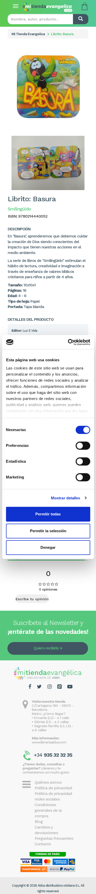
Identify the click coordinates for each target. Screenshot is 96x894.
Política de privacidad (53, 787)
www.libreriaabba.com (49, 742)
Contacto (43, 844)
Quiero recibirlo (46, 648)
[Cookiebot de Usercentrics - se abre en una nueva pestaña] (68, 342)
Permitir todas (48, 514)
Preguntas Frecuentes (54, 838)
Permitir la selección (48, 531)
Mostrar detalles (65, 498)
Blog (39, 821)
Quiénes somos (48, 782)
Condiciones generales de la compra (48, 810)
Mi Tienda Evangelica (28, 34)
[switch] (83, 446)
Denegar (48, 547)
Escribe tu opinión (32, 599)
